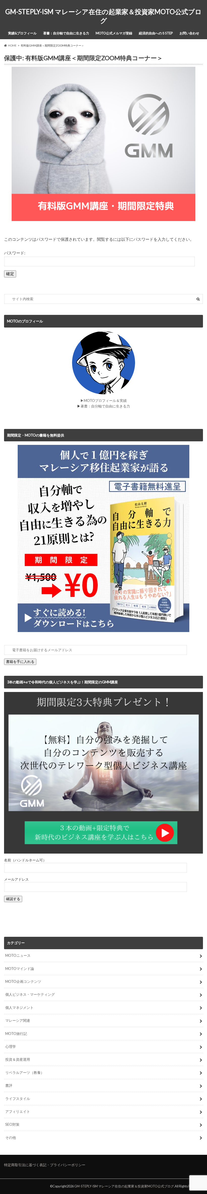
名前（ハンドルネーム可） (25, 860)
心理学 (10, 1046)
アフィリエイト (17, 1111)
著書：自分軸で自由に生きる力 (66, 33)
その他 (10, 1137)
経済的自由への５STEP (156, 33)
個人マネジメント (19, 1007)
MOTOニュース (18, 955)
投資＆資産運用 (17, 1059)
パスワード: (14, 252)
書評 (8, 1085)
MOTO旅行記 (16, 1033)
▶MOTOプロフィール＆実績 (103, 400)
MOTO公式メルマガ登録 (114, 33)
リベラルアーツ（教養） (24, 1072)
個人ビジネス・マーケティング (30, 994)
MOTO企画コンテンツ (23, 981)
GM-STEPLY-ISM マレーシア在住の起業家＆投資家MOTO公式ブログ (103, 16)
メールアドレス (16, 879)
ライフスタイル (17, 1098)
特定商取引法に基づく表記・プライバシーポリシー (44, 1165)
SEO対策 (12, 1124)
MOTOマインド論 (19, 968)
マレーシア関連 (17, 1020)
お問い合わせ (189, 33)
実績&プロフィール (22, 33)
